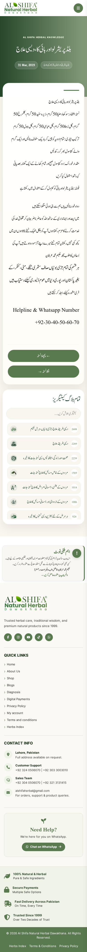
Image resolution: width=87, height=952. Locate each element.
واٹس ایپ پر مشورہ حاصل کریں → (54, 575)
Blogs (10, 685)
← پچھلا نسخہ (43, 356)
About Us (13, 671)
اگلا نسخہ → (43, 371)
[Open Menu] (78, 8)
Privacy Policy (16, 706)
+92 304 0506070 (27, 782)
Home (11, 664)
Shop (10, 678)
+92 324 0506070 (27, 770)
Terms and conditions (22, 720)
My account (15, 713)
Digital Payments (18, 699)
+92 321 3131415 (54, 782)
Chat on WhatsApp (43, 846)
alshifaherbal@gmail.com (32, 790)
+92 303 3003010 (55, 770)
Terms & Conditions (42, 946)
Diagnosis (13, 692)
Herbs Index (15, 727)
